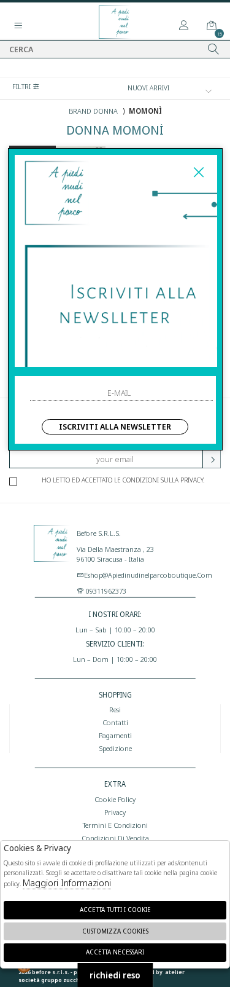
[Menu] (18, 26)
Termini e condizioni (115, 825)
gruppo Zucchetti (65, 980)
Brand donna (93, 111)
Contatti (115, 722)
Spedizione (115, 748)
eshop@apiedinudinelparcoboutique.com (148, 575)
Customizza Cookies (115, 931)
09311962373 (105, 591)
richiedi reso (115, 975)
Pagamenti (115, 735)
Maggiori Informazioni (67, 882)
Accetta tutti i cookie (115, 909)
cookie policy (115, 799)
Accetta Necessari (115, 952)
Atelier (175, 972)
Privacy (115, 812)
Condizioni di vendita (115, 838)
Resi (115, 709)
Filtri (22, 86)
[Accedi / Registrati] (184, 26)
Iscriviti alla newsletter (115, 426)
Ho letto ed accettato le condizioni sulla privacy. (123, 480)
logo (52, 555)
